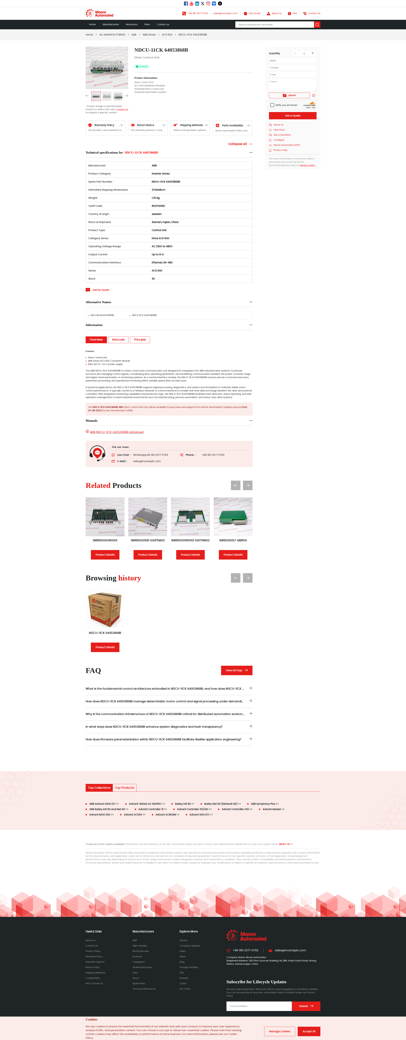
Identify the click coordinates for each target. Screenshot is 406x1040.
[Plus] (312, 53)
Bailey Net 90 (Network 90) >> (222, 804)
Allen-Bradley (140, 946)
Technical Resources (144, 989)
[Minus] (295, 53)
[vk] (214, 3)
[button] (87, 96)
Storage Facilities (189, 967)
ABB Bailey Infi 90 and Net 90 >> (108, 809)
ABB (133, 34)
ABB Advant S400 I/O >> (104, 804)
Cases (183, 983)
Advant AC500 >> (135, 814)
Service (184, 940)
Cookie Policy (93, 978)
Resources (132, 24)
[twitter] (203, 4)
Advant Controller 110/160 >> (194, 809)
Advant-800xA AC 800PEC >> (147, 804)
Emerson (137, 957)
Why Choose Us (94, 983)
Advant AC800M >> (168, 814)
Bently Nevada (141, 951)
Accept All (309, 1031)
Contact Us (92, 946)
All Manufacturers (142, 967)
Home (92, 24)
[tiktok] (220, 3)
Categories (139, 962)
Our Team (185, 989)
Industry (184, 978)
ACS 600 (167, 34)
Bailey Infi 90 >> (184, 804)
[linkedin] (197, 4)
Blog (182, 962)
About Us (90, 940)
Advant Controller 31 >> (152, 809)
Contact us (163, 24)
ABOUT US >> (286, 844)
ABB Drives (149, 34)
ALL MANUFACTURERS (112, 34)
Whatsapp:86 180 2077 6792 (150, 455)
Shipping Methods (95, 973)
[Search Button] (317, 24)
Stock (136, 978)
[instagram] (208, 4)
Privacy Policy (93, 951)
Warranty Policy (94, 957)
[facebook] (186, 4)
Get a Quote (292, 115)
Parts (147, 24)
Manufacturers (111, 24)
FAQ (182, 973)
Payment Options (95, 962)
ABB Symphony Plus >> (265, 804)
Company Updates (190, 946)
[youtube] (191, 4)
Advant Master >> (274, 809)
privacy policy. (308, 165)
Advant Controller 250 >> (237, 809)
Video (183, 951)
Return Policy (93, 967)
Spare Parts (139, 983)
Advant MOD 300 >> (101, 814)
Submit (303, 1006)
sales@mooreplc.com (147, 461)
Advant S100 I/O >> (201, 814)
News (182, 957)
